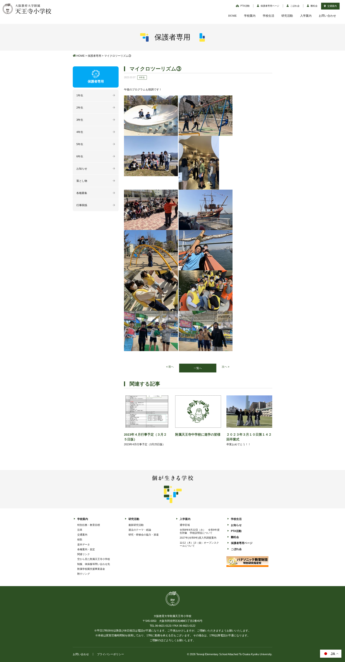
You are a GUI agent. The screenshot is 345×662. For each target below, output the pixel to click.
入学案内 (306, 15)
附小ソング (83, 573)
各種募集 (81, 192)
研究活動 (287, 15)
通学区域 (185, 525)
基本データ (83, 544)
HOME (232, 15)
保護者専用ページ (269, 5)
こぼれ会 (294, 5)
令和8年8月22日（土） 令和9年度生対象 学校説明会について (200, 531)
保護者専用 (94, 55)
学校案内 (250, 15)
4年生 (79, 131)
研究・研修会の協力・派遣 (143, 534)
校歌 (79, 539)
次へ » (225, 366)
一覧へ (198, 368)
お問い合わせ (327, 15)
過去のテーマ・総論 (139, 529)
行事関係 (81, 205)
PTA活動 (245, 5)
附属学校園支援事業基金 (91, 568)
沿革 (79, 529)
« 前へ (170, 366)
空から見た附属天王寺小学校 (93, 559)
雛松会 (314, 5)
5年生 (79, 144)
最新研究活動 (136, 525)
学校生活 (268, 15)
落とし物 (81, 180)
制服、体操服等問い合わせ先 (93, 564)
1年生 (79, 95)
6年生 (79, 156)
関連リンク (83, 554)
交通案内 (332, 6)
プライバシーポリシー (110, 654)
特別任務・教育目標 (88, 525)
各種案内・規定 (86, 549)
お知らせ (81, 168)
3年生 (79, 119)
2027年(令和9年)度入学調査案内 (198, 537)
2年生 (79, 107)
